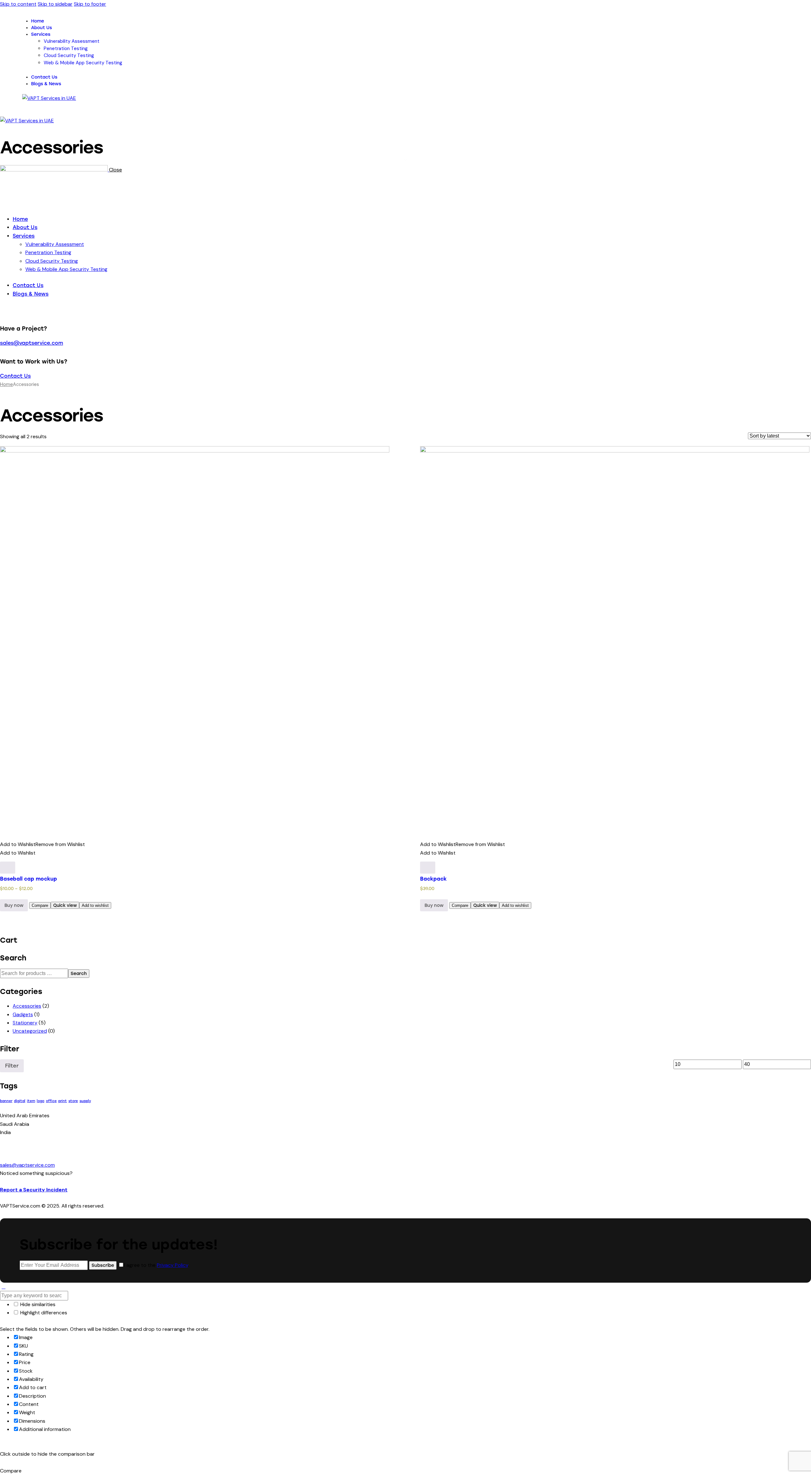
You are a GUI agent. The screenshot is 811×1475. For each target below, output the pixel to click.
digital (19, 1101)
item (31, 1101)
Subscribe (103, 1265)
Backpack (433, 879)
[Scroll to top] (3, 1286)
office (51, 1101)
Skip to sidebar (55, 4)
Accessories (27, 1006)
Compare (40, 905)
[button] (3, 129)
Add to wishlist (95, 905)
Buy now (13, 905)
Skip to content (18, 4)
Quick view (65, 905)
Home (6, 384)
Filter (12, 1066)
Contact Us (15, 376)
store (73, 1101)
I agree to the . (156, 1265)
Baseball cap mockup (28, 879)
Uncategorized (30, 1031)
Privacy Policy (172, 1265)
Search (79, 973)
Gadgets (23, 1014)
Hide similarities (37, 1304)
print (62, 1101)
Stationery (25, 1022)
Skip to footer (90, 4)
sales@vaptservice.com (31, 343)
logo (40, 1101)
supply (85, 1101)
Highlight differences (43, 1312)
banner (6, 1101)
